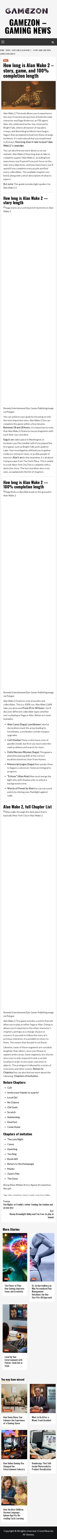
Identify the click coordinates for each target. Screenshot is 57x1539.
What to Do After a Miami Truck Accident (41, 1419)
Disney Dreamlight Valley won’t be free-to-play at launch (32, 1214)
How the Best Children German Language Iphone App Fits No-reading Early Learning (13, 1514)
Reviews (6, 1503)
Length (31, 1195)
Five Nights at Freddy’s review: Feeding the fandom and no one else (28, 1204)
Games (5, 1456)
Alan (10, 1195)
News (6, 60)
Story (42, 1195)
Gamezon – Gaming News (28, 26)
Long (37, 1195)
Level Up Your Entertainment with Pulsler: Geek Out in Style (13, 1361)
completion (17, 1195)
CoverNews (44, 1530)
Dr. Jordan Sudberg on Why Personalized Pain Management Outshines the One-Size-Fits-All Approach (42, 1291)
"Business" (7, 1410)
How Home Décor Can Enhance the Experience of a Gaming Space (14, 1420)
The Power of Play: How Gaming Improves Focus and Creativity (14, 1288)
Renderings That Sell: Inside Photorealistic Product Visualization (41, 1466)
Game (25, 1195)
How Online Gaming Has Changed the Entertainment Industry (14, 1466)
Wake (47, 1195)
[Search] (52, 42)
